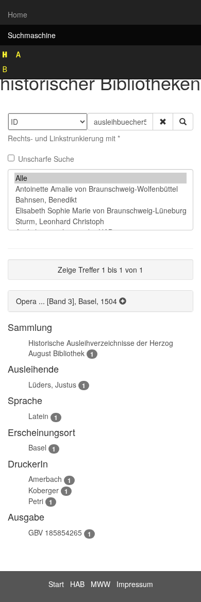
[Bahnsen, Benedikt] (100, 199)
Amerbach (45, 479)
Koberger (43, 490)
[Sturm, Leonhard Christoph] (100, 221)
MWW (100, 584)
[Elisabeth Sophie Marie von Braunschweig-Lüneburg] (100, 210)
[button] (163, 121)
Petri (35, 501)
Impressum (134, 584)
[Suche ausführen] (183, 121)
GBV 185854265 (55, 532)
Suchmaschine (32, 35)
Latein (38, 416)
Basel (37, 447)
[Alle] (100, 178)
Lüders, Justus (52, 384)
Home (17, 14)
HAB (77, 584)
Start (56, 584)
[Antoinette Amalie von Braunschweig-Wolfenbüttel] (100, 188)
